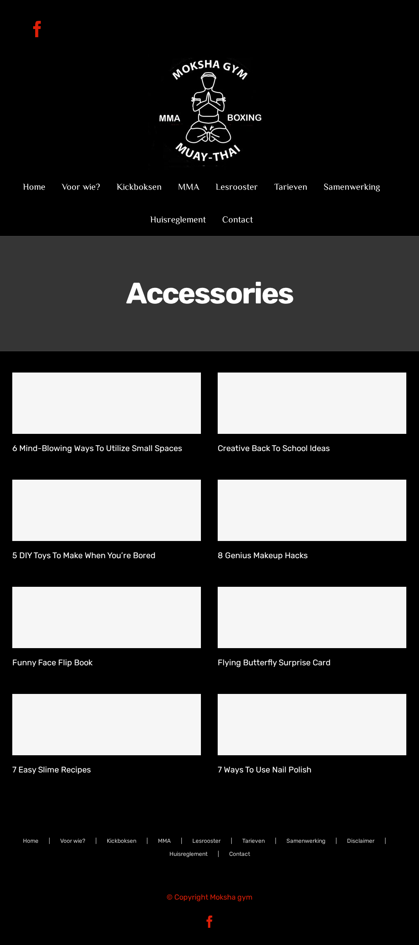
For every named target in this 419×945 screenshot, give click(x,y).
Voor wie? (72, 840)
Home (30, 840)
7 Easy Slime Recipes (51, 769)
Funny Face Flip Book (52, 662)
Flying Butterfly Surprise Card (274, 662)
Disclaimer (360, 840)
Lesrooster (206, 840)
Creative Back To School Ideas (274, 448)
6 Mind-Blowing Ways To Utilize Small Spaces (97, 448)
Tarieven (253, 840)
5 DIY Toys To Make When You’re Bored (83, 555)
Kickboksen (121, 840)
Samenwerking (305, 840)
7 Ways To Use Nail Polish (264, 769)
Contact (239, 854)
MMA (164, 840)
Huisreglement (188, 854)
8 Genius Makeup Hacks (263, 555)
